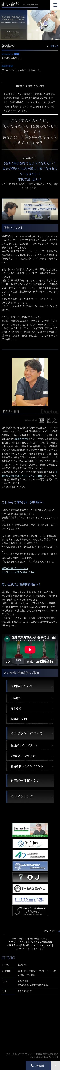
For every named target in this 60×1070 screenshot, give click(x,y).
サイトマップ (37, 948)
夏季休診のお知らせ (12, 58)
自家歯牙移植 (13, 945)
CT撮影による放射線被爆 (40, 942)
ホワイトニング (23, 948)
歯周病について (40, 938)
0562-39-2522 (25, 991)
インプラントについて (17, 942)
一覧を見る (53, 46)
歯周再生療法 (21, 439)
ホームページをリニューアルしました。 (22, 69)
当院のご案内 (25, 938)
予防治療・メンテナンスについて (36, 945)
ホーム (15, 938)
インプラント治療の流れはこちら (18, 572)
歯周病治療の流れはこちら (15, 568)
